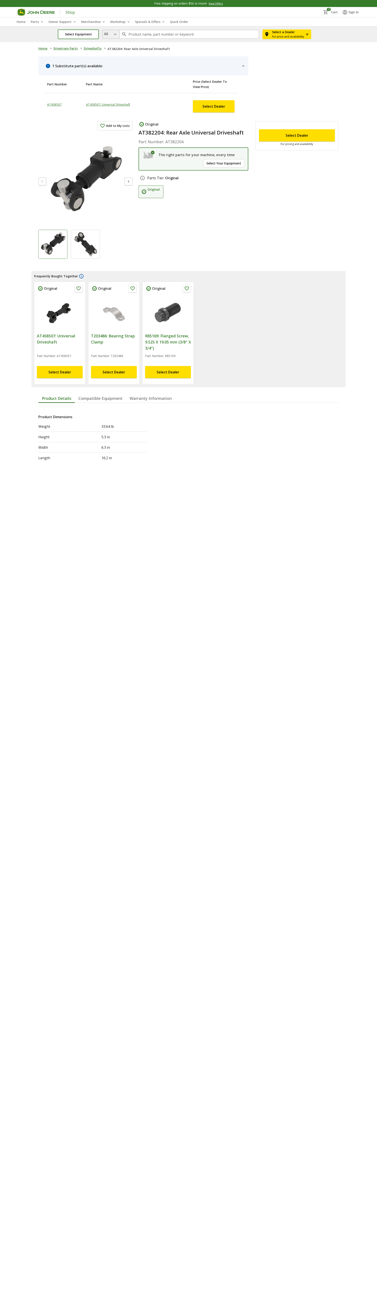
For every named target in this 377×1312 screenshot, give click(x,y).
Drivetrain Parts (65, 48)
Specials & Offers (147, 22)
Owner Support (60, 22)
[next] (128, 165)
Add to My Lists (118, 109)
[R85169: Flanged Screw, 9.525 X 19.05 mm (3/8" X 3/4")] (168, 296)
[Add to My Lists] (78, 272)
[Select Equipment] (149, 138)
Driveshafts (92, 48)
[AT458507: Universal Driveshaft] (60, 296)
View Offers (216, 3)
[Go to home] (36, 12)
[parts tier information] (142, 174)
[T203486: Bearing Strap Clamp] (114, 296)
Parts (35, 22)
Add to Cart (297, 194)
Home (42, 48)
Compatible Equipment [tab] (100, 374)
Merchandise (91, 22)
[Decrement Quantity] (264, 114)
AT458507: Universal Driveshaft (121, 93)
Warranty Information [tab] (151, 374)
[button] (78, 34)
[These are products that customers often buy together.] (81, 259)
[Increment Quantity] (286, 114)
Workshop (117, 22)
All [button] (106, 33)
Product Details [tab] (56, 374)
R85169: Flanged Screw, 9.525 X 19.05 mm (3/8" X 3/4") (168, 325)
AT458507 (54, 93)
